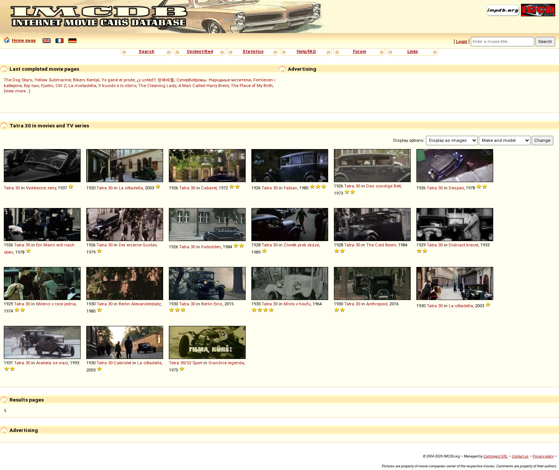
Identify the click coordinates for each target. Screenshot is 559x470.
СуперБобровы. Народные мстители (213, 80)
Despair (456, 188)
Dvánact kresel (463, 245)
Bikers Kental (86, 80)
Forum (359, 51)
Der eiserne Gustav (137, 245)
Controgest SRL (495, 456)
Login (461, 41)
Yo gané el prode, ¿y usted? (128, 80)
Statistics (253, 51)
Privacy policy (543, 456)
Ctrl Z (61, 85)
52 (189, 362)
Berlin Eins (211, 303)
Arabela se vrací (52, 362)
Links (412, 51)
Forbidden (211, 246)
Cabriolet (122, 362)
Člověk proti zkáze (301, 245)
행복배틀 (165, 80)
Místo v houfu (297, 303)
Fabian (290, 188)
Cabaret (209, 188)
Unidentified (200, 51)
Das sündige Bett (383, 186)
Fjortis (47, 85)
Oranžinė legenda (226, 362)
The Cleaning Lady (157, 85)
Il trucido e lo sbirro (117, 85)
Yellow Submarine (53, 80)
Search (146, 51)
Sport (197, 362)
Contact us (520, 456)
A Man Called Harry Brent (203, 85)
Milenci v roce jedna (56, 303)
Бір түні (31, 85)
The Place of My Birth (252, 85)
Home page (24, 40)
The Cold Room (381, 245)
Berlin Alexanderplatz (140, 303)
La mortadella (82, 85)
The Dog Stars (18, 80)
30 (17, 188)
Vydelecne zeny (41, 188)
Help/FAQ (306, 51)
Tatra (9, 188)
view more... (17, 91)
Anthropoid (376, 303)
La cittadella (131, 188)
